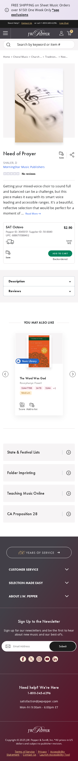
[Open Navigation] (5, 33)
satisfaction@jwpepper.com (39, 701)
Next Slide (73, 374)
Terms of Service (25, 751)
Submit (62, 646)
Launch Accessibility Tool (55, 754)
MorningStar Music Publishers (24, 167)
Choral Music (20, 56)
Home (6, 56)
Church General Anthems (36, 56)
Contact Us (26, 23)
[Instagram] (39, 659)
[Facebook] (23, 659)
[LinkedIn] (55, 659)
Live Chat (63, 23)
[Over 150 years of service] (39, 552)
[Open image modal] (39, 107)
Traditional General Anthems (51, 56)
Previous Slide (5, 374)
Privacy (42, 751)
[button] (39, 104)
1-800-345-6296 (39, 693)
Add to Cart (60, 253)
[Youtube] (47, 659)
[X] (31, 659)
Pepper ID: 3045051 (17, 231)
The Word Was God (33, 378)
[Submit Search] (8, 44)
